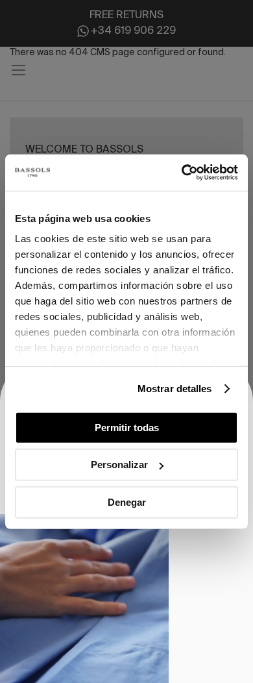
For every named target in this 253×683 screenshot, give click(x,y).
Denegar (127, 501)
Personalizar (119, 464)
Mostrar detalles (175, 388)
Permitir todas (127, 426)
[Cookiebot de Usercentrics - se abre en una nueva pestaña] (182, 172)
